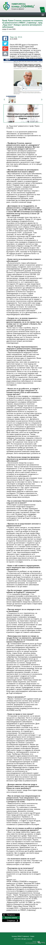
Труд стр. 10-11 (16, 37)
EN (43, 10)
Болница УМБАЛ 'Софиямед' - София (23, 936)
